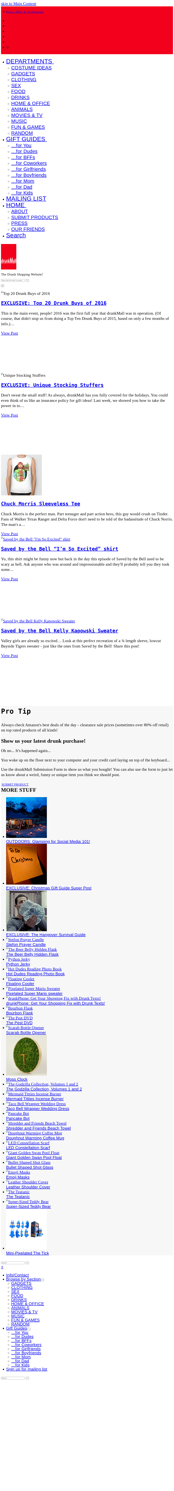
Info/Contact (17, 1275)
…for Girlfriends (26, 1348)
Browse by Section (23, 1279)
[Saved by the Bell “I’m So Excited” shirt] (35, 539)
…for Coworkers (26, 1344)
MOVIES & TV (24, 1312)
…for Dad (20, 1361)
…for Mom (21, 1357)
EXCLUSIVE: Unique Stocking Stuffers (52, 385)
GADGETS (21, 1283)
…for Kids (20, 1365)
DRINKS (19, 1299)
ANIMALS (20, 1308)
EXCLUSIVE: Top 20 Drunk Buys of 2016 (53, 303)
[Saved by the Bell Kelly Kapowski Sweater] (38, 621)
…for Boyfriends (26, 1353)
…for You (19, 1332)
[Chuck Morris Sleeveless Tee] (21, 494)
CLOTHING (22, 1287)
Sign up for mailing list (26, 1369)
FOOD (17, 1295)
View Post (9, 333)
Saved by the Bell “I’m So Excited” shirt (59, 549)
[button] (18, 236)
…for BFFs (21, 1340)
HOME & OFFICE (27, 1303)
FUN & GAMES (25, 1320)
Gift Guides (16, 1328)
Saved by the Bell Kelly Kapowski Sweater (59, 631)
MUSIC (18, 1316)
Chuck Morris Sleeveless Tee (40, 504)
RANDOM (20, 1324)
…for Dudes (22, 1336)
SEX (15, 1291)
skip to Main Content (18, 3)
